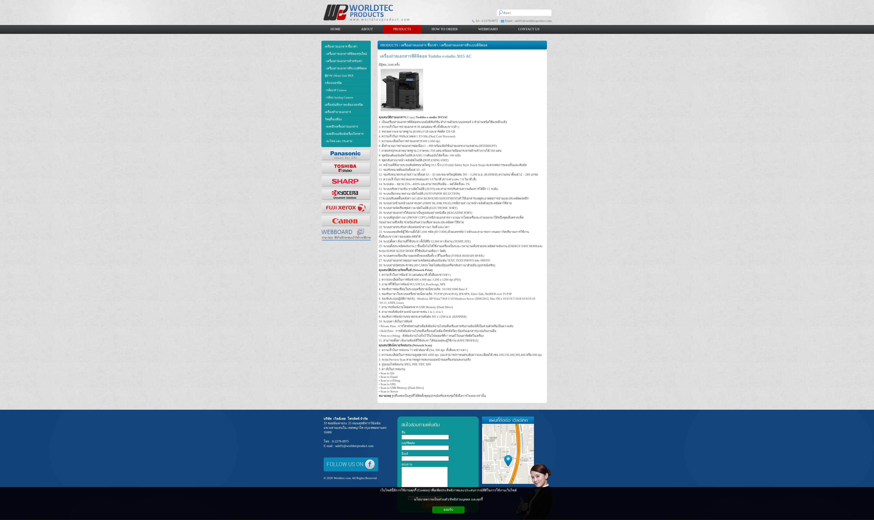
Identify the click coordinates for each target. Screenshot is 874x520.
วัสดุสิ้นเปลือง (333, 119)
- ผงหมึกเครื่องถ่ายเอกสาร (341, 126)
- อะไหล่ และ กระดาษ (338, 141)
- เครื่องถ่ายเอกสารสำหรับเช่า (343, 61)
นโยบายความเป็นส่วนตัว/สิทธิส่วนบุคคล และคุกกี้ (448, 499)
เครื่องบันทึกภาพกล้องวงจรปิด (344, 104)
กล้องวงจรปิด (333, 83)
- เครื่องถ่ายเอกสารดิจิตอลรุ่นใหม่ (346, 53)
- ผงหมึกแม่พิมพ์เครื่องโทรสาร (344, 134)
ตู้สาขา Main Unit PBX (339, 75)
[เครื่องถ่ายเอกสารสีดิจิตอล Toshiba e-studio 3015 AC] (401, 111)
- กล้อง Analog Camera (339, 97)
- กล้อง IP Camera (335, 90)
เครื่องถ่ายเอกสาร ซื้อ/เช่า (341, 46)
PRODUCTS (389, 45)
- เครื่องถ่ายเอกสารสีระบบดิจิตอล (346, 68)
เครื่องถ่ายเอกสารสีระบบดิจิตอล (464, 45)
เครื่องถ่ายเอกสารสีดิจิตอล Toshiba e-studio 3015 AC (425, 56)
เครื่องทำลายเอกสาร (338, 112)
